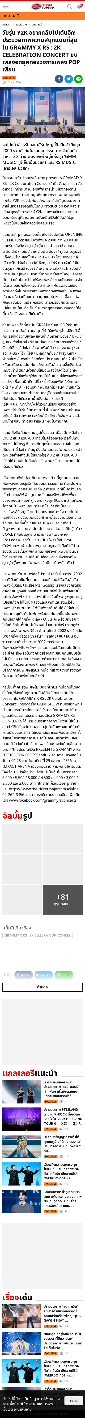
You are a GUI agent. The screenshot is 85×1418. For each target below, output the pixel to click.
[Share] (59, 79)
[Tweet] (68, 79)
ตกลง (74, 1400)
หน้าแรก (6, 24)
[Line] (78, 79)
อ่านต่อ (42, 987)
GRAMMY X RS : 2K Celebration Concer (37, 935)
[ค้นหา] (69, 6)
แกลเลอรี (37, 24)
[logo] (42, 6)
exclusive (21, 24)
